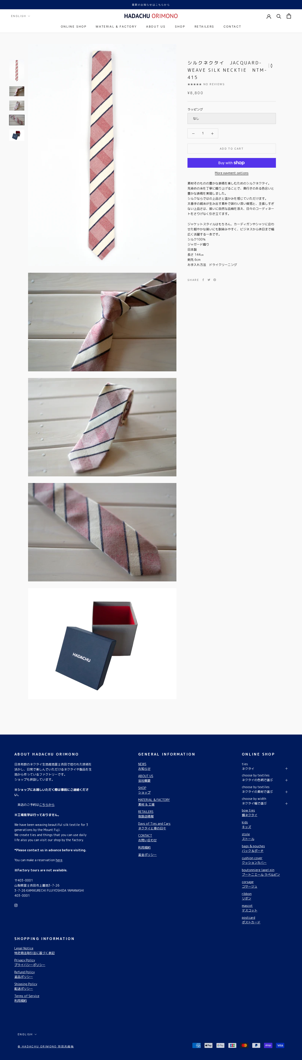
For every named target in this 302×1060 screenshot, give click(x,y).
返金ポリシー (147, 855)
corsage (249, 884)
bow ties (249, 812)
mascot (249, 908)
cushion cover (254, 860)
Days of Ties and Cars (154, 825)
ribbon (247, 896)
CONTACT (232, 26)
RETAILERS (204, 26)
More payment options (231, 173)
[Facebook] (203, 279)
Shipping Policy (25, 986)
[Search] (279, 16)
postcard (251, 919)
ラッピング (195, 109)
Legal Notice (34, 950)
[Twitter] (209, 279)
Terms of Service (26, 998)
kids (246, 824)
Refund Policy (24, 974)
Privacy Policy (29, 962)
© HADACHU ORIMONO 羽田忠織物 (46, 1046)
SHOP (180, 26)
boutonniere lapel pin (261, 872)
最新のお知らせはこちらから (151, 4)
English (18, 16)
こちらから (47, 805)
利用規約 (144, 847)
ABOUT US (156, 26)
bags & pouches (253, 848)
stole (248, 836)
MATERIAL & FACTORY (116, 26)
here (59, 860)
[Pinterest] (214, 279)
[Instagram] (15, 905)
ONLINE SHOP (74, 26)
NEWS (144, 766)
